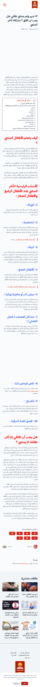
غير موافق (16, 683)
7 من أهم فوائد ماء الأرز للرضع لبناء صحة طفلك (30, 614)
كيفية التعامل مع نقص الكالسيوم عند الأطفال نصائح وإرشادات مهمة (12, 635)
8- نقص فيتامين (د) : (30, 122)
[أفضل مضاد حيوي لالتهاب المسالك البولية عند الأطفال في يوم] (29, 625)
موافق (24, 683)
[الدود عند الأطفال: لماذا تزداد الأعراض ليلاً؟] (29, 586)
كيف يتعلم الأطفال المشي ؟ (28, 103)
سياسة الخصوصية (24, 655)
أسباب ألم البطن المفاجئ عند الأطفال (12, 595)
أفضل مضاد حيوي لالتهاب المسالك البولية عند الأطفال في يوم (30, 635)
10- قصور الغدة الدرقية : (29, 126)
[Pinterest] (20, 533)
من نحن (27, 657)
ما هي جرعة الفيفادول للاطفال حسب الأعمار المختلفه (12, 615)
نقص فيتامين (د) (33, 391)
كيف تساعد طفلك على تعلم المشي (25, 239)
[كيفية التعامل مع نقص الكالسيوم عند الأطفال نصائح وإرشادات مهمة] (10, 625)
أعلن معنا (13, 653)
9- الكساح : (32, 124)
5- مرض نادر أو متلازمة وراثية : (28, 118)
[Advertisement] (20, 54)
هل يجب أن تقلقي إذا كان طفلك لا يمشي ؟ (23, 128)
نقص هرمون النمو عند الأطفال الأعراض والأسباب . (21, 287)
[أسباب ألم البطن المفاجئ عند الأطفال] (10, 586)
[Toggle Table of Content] (33, 100)
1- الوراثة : (32, 110)
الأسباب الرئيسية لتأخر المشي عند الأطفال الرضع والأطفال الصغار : (20, 107)
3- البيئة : (32, 114)
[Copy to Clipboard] (20, 538)
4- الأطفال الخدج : (30, 116)
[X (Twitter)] (27, 533)
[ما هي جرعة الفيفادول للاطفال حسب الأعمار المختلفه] (10, 605)
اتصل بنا (13, 655)
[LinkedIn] (12, 533)
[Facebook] (35, 533)
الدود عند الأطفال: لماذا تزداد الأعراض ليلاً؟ (30, 595)
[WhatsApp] (27, 538)
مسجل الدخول (24, 563)
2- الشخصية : (31, 112)
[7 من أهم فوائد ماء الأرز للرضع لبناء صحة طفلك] (29, 605)
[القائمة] (5, 4)
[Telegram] (35, 538)
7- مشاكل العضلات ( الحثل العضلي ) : (26, 120)
